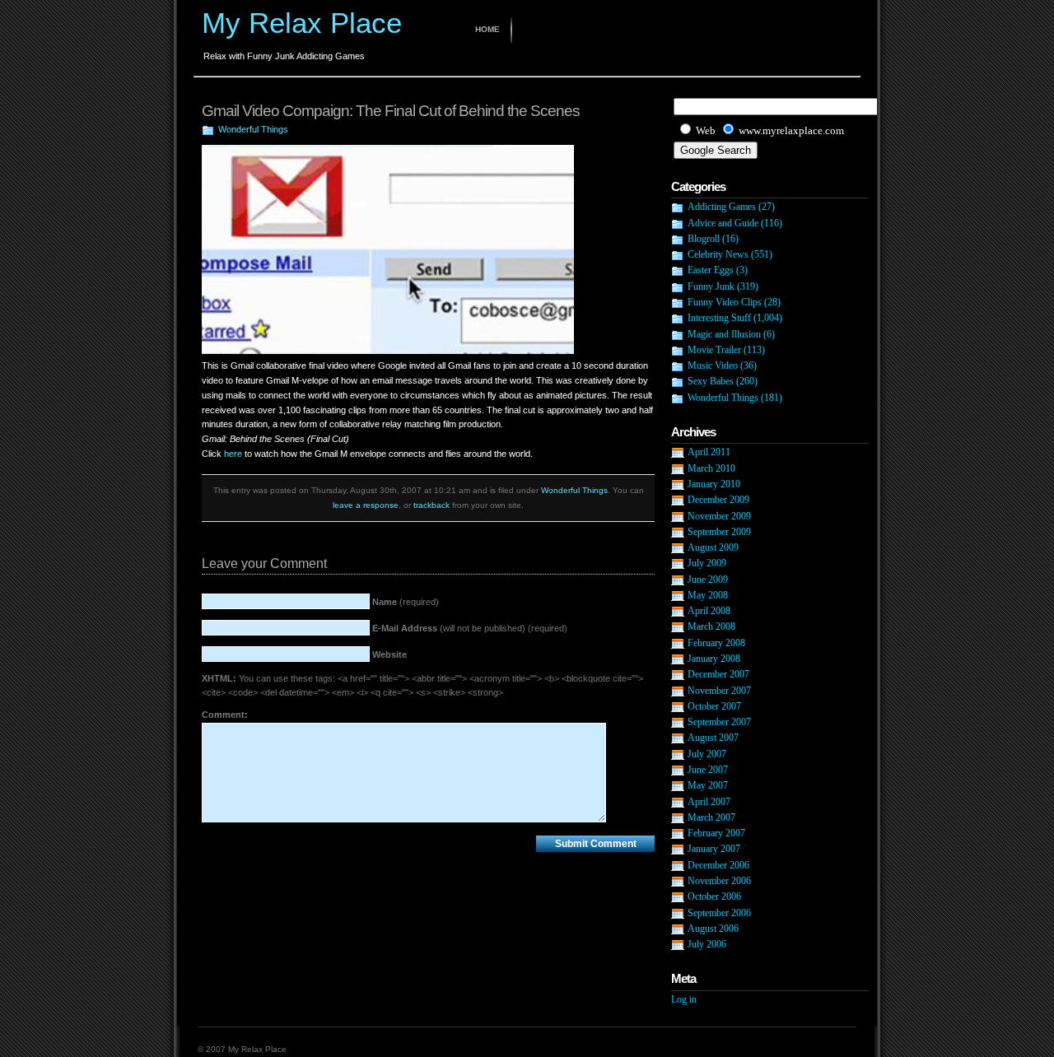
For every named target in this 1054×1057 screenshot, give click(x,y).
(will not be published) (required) (469, 628)
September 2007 (719, 722)
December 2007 (718, 674)
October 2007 (714, 706)
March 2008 (711, 626)
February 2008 (716, 643)
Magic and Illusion (724, 334)
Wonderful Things (253, 129)
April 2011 (709, 452)
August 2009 (713, 547)
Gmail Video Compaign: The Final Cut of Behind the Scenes (391, 110)
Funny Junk (711, 286)
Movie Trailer (714, 350)
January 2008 (714, 658)
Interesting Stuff (719, 318)
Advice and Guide (723, 223)
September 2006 (719, 913)
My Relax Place (302, 23)
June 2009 (708, 579)
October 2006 (714, 896)
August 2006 (713, 928)
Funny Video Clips (725, 302)
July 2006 (707, 944)
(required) (405, 602)
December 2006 (718, 865)
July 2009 (707, 563)
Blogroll (704, 238)
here (233, 454)
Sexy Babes (711, 381)
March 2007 (711, 817)
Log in (684, 999)
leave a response (366, 505)
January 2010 (714, 484)
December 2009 (718, 499)
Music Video (713, 365)
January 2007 (714, 848)
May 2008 (708, 595)
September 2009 (719, 532)
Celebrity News (718, 254)
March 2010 (711, 468)
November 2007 (719, 690)
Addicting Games (722, 206)
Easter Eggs (711, 270)
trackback (431, 505)
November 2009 (719, 516)
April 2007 (709, 802)
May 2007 (708, 785)
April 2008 (709, 611)
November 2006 (719, 881)
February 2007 (716, 833)
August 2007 (713, 737)
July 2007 (707, 754)
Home (487, 29)
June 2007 (708, 769)
